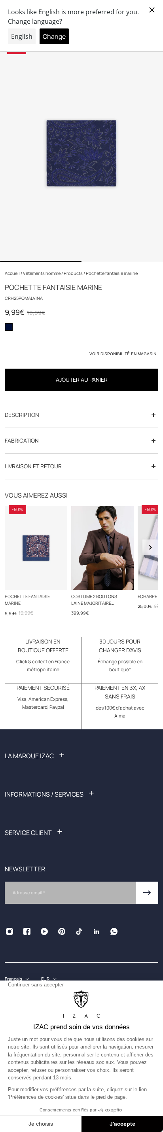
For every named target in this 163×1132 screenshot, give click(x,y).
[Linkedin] (96, 931)
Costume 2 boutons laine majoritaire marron (94, 599)
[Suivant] (150, 547)
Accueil (13, 273)
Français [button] (13, 979)
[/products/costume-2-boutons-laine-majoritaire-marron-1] (102, 548)
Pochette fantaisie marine (27, 599)
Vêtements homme (42, 273)
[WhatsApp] (114, 931)
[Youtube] (44, 931)
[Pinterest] (61, 931)
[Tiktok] (79, 931)
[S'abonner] (147, 893)
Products (73, 273)
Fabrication (22, 440)
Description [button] (22, 414)
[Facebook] (27, 931)
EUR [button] (45, 979)
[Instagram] (9, 931)
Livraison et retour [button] (33, 466)
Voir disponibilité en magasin (122, 354)
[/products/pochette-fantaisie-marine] (36, 548)
